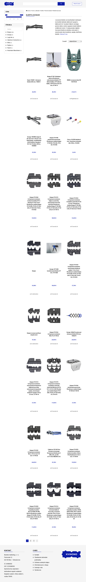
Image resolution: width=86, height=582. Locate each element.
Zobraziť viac (64, 34)
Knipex (10, 32)
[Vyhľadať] (61, 3)
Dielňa (42, 10)
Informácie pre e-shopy (41, 565)
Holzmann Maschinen (14, 50)
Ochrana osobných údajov (42, 562)
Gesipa (10, 35)
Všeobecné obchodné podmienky (41, 559)
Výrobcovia (38, 570)
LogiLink (10, 37)
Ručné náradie (48, 10)
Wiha (9, 42)
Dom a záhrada (35, 10)
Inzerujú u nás (39, 567)
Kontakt (37, 555)
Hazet (9, 48)
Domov (29, 10)
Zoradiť (64, 41)
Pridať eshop (77, 3)
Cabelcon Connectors (14, 40)
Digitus (10, 45)
